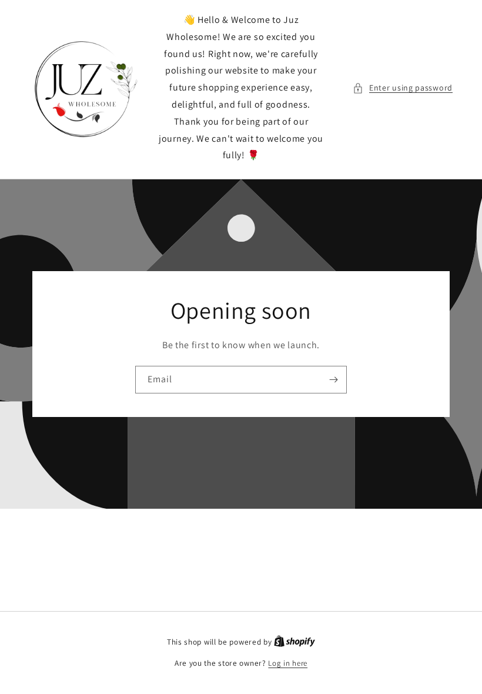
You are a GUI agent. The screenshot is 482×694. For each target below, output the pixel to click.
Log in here (287, 663)
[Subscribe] (333, 379)
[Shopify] (294, 642)
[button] (403, 88)
